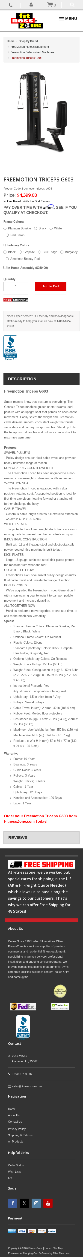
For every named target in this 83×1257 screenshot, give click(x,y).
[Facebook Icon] (13, 1203)
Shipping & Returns (20, 1135)
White (58, 228)
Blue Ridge (50, 252)
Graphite (29, 252)
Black (42, 228)
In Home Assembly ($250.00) (27, 268)
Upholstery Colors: (16, 245)
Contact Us (15, 1121)
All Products (15, 1141)
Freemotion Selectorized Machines (32, 52)
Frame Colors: (13, 221)
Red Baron (17, 235)
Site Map (58, 1248)
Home (11, 41)
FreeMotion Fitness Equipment (30, 46)
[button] (31, 4)
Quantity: (9, 279)
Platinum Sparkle (19, 228)
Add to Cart (51, 286)
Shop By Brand (28, 41)
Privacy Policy (17, 1129)
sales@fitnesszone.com (27, 1086)
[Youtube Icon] (48, 1203)
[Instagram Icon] (37, 1203)
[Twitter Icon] (25, 1203)
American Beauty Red (25, 258)
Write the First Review (36, 201)
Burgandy (71, 252)
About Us (14, 1115)
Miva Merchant (61, 1253)
